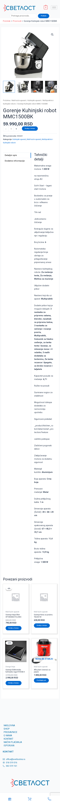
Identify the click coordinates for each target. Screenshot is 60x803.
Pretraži (43, 16)
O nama (8, 735)
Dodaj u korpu (30, 128)
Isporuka (9, 745)
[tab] (17, 155)
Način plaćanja (13, 742)
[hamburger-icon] (54, 7)
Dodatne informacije (15, 161)
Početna (6, 100)
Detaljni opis (11, 155)
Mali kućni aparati (19, 100)
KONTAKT (8, 739)
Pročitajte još (41, 680)
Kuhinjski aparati (34, 100)
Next (56, 87)
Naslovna (9, 725)
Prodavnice (10, 732)
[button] (52, 34)
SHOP (7, 728)
